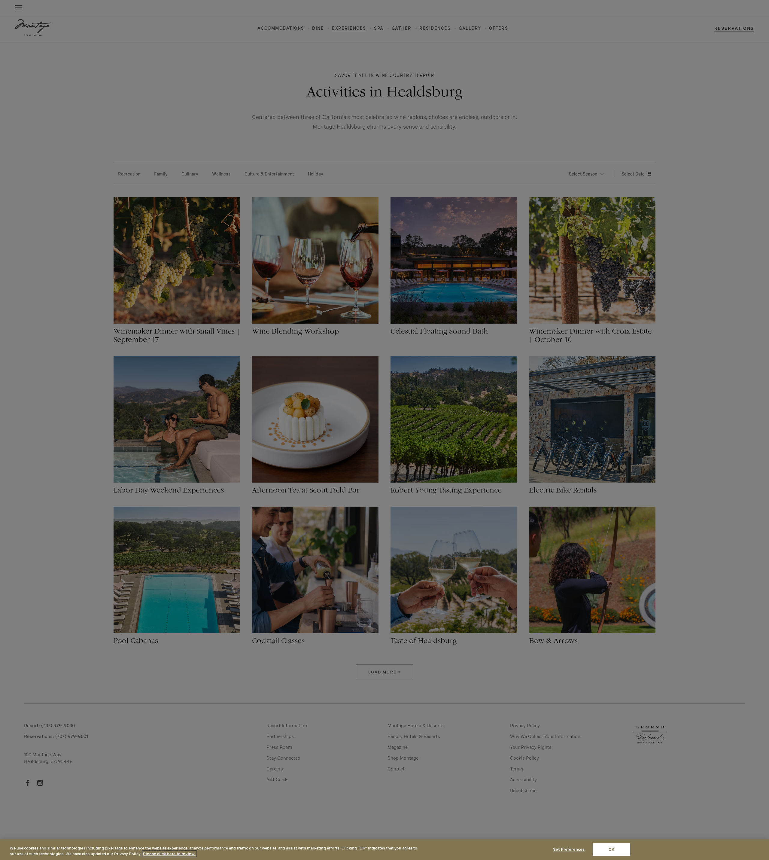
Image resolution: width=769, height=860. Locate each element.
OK (611, 849)
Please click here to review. (169, 854)
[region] (384, 849)
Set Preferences (569, 849)
